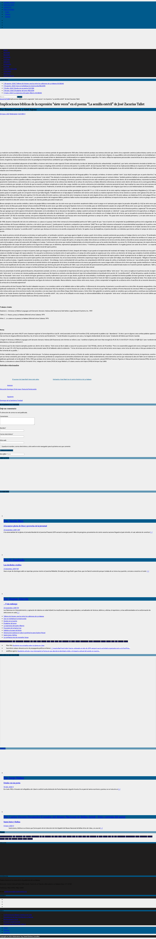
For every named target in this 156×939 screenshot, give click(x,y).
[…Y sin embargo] (18, 594)
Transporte (30, 839)
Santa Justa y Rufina (10, 635)
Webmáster (14, 114)
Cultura (3, 748)
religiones (108, 641)
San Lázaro (121, 641)
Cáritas (35, 641)
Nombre (2, 428)
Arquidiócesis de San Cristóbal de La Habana (18, 917)
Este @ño (3, 454)
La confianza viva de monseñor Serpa (16, 637)
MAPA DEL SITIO (9, 5)
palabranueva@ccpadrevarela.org (15, 891)
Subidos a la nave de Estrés (12, 630)
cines (43, 836)
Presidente (103, 641)
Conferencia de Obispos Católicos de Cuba (18, 915)
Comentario (4, 416)
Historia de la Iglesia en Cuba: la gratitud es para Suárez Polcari (24, 633)
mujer (115, 836)
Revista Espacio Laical (11, 919)
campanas (28, 836)
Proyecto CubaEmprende (12, 922)
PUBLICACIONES (9, 9)
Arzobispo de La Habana (6, 641)
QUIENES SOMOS (9, 2)
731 (18, 608)
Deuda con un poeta (10, 621)
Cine (41, 836)
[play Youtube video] (78, 702)
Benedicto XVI (19, 836)
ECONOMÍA (7, 64)
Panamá (91, 641)
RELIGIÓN (7, 55)
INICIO (6, 50)
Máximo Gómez (84, 641)
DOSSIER (6, 66)
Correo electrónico (6, 434)
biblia (14, 641)
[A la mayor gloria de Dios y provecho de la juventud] (18, 516)
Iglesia (60, 641)
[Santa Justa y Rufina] (18, 812)
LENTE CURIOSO (9, 76)
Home (6, 928)
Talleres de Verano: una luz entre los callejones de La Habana (24, 616)
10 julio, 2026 (8, 787)
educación (43, 641)
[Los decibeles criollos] (12, 555)
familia (48, 641)
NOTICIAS (7, 52)
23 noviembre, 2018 (10, 530)
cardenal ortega (19, 641)
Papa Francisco (97, 641)
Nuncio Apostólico (130, 836)
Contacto (7, 932)
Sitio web (3, 440)
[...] (151, 532)
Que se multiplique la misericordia (15, 618)
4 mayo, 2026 (8, 826)
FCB (77, 836)
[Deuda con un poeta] (18, 773)
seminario (20, 839)
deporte (60, 836)
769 (17, 569)
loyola (109, 836)
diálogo (39, 641)
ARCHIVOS (7, 73)
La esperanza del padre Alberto (14, 626)
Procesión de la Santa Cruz (12, 628)
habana (52, 641)
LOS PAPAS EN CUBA (10, 69)
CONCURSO (7, 71)
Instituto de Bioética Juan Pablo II (15, 924)
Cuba (31, 641)
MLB (112, 836)
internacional (65, 641)
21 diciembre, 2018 (10, 569)
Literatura (77, 641)
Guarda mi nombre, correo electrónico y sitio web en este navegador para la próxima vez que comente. (36, 446)
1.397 (18, 530)
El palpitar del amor (10, 623)
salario (113, 641)
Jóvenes (73, 641)
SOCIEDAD (7, 57)
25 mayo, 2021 (4, 114)
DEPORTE (7, 62)
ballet (14, 836)
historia (56, 641)
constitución (27, 641)
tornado (126, 641)
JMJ (70, 641)
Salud (116, 641)
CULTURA (7, 59)
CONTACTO (7, 7)
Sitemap (6, 930)
